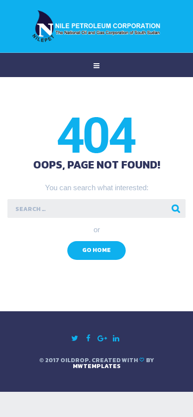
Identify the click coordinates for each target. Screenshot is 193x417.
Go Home (96, 250)
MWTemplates (97, 366)
